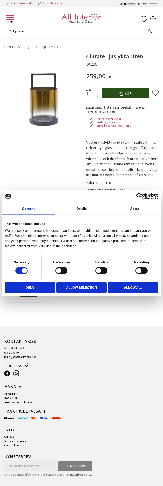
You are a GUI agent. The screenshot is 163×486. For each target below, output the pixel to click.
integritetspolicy (80, 474)
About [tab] (134, 208)
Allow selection (81, 287)
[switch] (61, 270)
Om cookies (12, 445)
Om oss (9, 437)
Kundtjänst (11, 394)
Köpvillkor (10, 398)
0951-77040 (11, 353)
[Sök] (150, 31)
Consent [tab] (28, 208)
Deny (29, 287)
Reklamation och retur (18, 402)
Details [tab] (81, 208)
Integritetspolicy (15, 441)
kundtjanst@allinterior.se (20, 357)
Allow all (133, 287)
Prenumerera (75, 466)
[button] (10, 18)
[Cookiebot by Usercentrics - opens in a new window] (139, 196)
